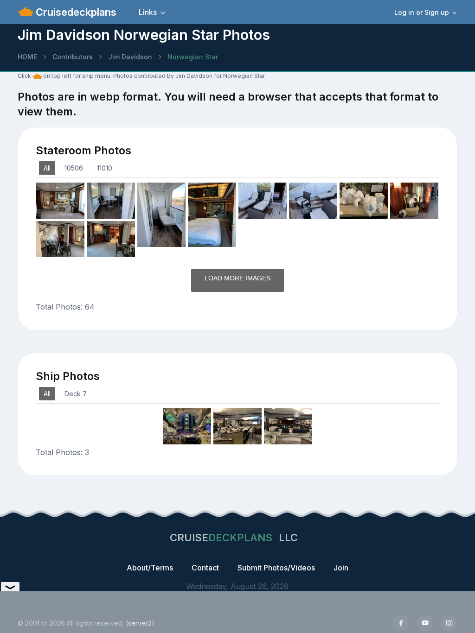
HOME (27, 57)
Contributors (72, 57)
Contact (205, 567)
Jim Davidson (130, 57)
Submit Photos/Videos (276, 567)
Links (148, 12)
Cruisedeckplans (74, 12)
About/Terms (150, 567)
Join (341, 567)
